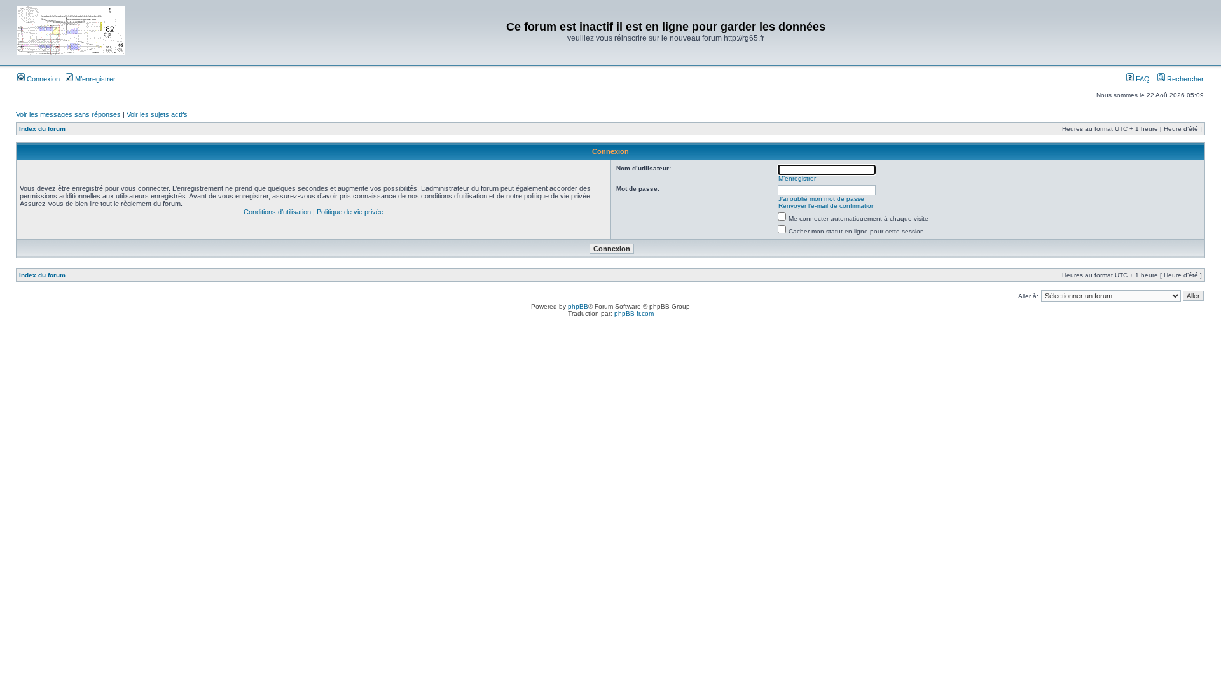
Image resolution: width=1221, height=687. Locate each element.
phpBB (578, 306)
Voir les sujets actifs (157, 114)
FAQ (1142, 79)
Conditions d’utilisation (277, 212)
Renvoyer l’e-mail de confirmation (826, 205)
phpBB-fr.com (634, 313)
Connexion (42, 79)
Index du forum (42, 128)
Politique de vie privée (350, 212)
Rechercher (1184, 79)
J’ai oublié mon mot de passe (821, 198)
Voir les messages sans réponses (68, 114)
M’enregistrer (94, 79)
